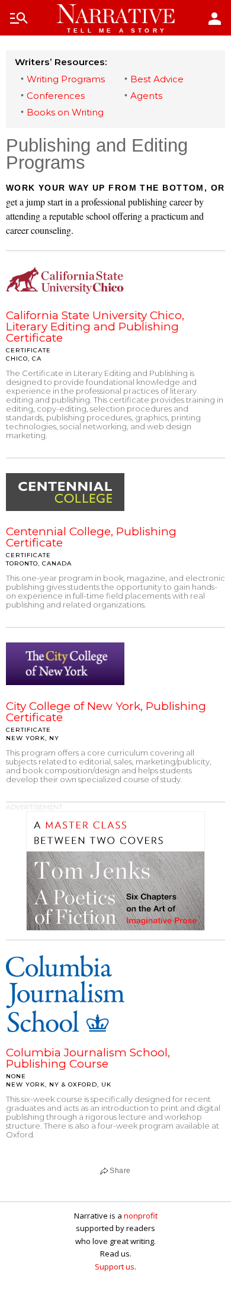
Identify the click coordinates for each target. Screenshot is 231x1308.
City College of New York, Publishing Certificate (106, 711)
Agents (146, 95)
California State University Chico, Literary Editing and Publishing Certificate (95, 326)
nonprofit (141, 1215)
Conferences (56, 95)
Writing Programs (66, 79)
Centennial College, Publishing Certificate (91, 537)
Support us (114, 1266)
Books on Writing (65, 112)
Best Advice (157, 79)
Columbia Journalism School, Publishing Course (88, 1058)
